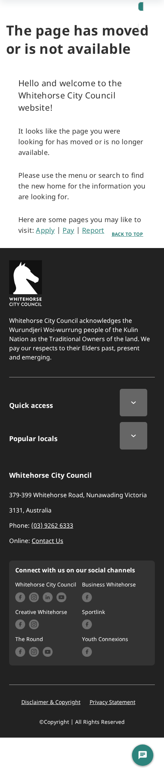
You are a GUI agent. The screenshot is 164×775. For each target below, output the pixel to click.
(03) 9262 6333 (52, 525)
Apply (45, 230)
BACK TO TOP (127, 234)
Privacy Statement (112, 702)
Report (93, 230)
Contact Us (47, 541)
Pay (68, 230)
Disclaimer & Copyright (50, 702)
